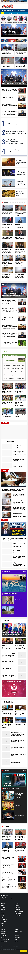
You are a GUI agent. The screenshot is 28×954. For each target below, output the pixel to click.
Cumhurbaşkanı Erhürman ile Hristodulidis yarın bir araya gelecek (20, 264)
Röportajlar (3, 929)
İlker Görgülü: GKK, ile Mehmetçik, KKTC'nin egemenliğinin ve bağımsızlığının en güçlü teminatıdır (15, 141)
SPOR (5, 351)
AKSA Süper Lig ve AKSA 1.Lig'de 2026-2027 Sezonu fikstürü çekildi (7, 391)
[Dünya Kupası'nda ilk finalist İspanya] (7, 398)
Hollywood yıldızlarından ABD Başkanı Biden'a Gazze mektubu (6, 647)
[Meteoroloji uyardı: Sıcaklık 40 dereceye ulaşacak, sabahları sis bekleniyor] (20, 270)
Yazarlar (17, 903)
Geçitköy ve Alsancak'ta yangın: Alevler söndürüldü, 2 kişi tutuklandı (21, 162)
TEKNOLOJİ (3, 921)
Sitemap (16, 935)
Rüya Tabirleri (4, 935)
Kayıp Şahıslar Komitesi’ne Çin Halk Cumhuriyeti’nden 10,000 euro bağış (20, 713)
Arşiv (16, 939)
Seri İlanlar (17, 915)
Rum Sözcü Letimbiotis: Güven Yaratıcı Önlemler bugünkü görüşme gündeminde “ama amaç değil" (19, 226)
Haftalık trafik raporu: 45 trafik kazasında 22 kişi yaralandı (20, 214)
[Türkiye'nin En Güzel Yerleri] (14, 583)
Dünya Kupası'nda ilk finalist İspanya (7, 403)
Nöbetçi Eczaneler (19, 911)
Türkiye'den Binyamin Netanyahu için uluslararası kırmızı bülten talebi (7, 850)
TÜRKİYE (6, 826)
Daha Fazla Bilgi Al (11, 952)
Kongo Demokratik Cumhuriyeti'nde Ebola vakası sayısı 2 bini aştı (21, 172)
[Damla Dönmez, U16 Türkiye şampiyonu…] (7, 411)
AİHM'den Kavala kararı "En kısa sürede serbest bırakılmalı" (6, 838)
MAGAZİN (7, 621)
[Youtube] (11, 898)
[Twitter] (8, 898)
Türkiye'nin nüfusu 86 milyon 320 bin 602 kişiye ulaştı (20, 850)
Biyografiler (3, 931)
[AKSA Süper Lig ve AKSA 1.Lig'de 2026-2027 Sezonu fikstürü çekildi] (7, 386)
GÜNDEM (3, 903)
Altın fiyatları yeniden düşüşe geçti (20, 193)
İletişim (16, 941)
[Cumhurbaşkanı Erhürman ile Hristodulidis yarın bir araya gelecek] (20, 258)
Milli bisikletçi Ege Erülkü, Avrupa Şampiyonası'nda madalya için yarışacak (19, 404)
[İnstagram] (2, 898)
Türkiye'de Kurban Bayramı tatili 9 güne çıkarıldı (7, 726)
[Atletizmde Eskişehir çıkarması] (20, 411)
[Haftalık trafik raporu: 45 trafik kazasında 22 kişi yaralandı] (20, 208)
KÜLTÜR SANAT (8, 702)
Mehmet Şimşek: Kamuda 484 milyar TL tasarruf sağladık (20, 838)
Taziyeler (3, 937)
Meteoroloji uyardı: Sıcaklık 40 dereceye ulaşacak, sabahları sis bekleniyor (20, 276)
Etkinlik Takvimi (4, 941)
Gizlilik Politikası (18, 931)
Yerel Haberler (18, 909)
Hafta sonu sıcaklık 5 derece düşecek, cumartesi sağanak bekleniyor (7, 214)
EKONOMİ (3, 907)
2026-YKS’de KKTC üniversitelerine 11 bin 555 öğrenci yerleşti (7, 276)
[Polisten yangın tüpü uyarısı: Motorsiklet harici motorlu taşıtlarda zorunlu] (7, 220)
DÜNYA (2, 905)
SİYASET (2, 923)
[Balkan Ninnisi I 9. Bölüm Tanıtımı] (14, 780)
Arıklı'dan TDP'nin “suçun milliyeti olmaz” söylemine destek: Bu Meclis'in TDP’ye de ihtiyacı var (7, 251)
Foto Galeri (17, 905)
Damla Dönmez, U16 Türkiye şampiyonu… (7, 415)
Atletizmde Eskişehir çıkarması (20, 415)
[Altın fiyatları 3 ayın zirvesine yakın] (7, 233)
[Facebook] (5, 898)
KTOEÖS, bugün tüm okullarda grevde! (12, 13)
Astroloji (3, 933)
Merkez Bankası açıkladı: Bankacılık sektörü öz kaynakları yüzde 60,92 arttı (16, 132)
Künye (16, 929)
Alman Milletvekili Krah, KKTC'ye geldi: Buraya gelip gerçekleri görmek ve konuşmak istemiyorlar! (20, 251)
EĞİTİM (2, 915)
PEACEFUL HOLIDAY (20, 724)
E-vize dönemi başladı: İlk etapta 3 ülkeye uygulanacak (7, 264)
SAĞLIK (2, 913)
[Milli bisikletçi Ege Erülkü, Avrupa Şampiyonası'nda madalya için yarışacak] (20, 398)
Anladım (23, 951)
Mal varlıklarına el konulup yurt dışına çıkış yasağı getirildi (20, 647)
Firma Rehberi (18, 913)
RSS (16, 933)
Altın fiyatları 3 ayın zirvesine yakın (7, 238)
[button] (4, 583)
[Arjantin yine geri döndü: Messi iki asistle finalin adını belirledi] (20, 386)
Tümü (24, 571)
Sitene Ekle (17, 937)
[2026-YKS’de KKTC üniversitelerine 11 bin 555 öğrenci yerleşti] (7, 270)
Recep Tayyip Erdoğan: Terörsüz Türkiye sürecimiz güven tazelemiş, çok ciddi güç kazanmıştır (20, 239)
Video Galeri (17, 907)
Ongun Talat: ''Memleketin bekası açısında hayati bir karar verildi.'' (7, 713)
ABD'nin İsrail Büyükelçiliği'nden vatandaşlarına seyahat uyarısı (14, 150)
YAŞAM (2, 925)
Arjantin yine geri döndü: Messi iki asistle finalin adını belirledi (19, 391)
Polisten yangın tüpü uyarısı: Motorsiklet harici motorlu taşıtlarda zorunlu (7, 226)
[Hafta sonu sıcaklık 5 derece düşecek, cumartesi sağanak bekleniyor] (7, 208)
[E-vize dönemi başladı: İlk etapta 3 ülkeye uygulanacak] (7, 258)
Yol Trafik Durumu (5, 939)
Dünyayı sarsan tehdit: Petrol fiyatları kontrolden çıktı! (21, 183)
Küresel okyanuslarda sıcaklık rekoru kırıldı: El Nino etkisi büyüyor (14, 122)
